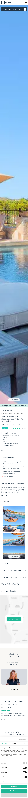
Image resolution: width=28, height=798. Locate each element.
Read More (4, 450)
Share (9, 410)
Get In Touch (14, 689)
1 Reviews (23, 428)
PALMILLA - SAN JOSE (16, 413)
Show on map (14, 619)
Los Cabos (4, 413)
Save (4, 410)
